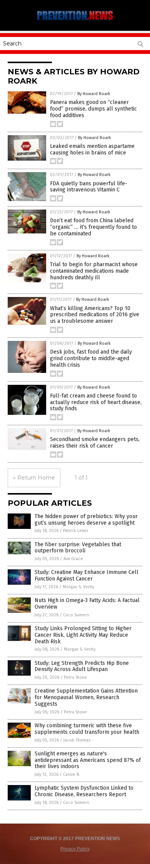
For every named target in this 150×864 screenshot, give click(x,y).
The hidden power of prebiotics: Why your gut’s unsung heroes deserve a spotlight (86, 519)
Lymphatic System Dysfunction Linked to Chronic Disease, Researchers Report (84, 791)
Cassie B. (71, 774)
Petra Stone (75, 677)
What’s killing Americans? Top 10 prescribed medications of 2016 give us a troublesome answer (94, 315)
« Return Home (34, 477)
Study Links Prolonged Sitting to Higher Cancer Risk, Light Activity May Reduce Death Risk (83, 635)
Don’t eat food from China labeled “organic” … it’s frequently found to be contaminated (93, 227)
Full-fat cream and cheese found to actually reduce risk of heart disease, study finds (96, 402)
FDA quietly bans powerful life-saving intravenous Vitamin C (88, 186)
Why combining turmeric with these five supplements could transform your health (87, 728)
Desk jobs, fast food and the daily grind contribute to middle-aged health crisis (91, 358)
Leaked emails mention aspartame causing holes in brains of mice (92, 149)
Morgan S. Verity (78, 586)
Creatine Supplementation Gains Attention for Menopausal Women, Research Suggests (86, 697)
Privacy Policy (75, 849)
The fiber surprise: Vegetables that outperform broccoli (78, 547)
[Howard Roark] (75, 20)
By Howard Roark (93, 93)
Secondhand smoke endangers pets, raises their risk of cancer (95, 442)
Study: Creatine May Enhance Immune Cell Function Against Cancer (86, 575)
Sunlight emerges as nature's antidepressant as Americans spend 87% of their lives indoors (88, 760)
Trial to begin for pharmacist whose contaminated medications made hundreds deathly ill (94, 271)
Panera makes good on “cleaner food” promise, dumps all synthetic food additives (93, 109)
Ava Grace (73, 558)
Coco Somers (76, 614)
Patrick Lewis (75, 530)
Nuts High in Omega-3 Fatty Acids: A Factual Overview (87, 603)
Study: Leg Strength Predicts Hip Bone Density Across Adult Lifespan (82, 666)
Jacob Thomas (76, 740)
